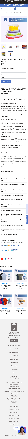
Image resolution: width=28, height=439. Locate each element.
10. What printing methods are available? (11, 210)
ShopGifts (10, 435)
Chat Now (14, 340)
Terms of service (14, 402)
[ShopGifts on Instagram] (8, 398)
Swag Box (14, 366)
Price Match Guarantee (26, 209)
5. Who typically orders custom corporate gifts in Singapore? (13, 185)
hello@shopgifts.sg (14, 378)
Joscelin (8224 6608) (14, 418)
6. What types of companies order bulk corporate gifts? (13, 190)
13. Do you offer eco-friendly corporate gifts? (12, 225)
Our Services (14, 356)
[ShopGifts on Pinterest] (19, 398)
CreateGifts (14, 369)
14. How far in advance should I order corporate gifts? (13, 229)
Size (2, 74)
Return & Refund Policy (14, 401)
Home (2, 12)
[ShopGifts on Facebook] (12, 398)
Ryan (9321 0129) (14, 415)
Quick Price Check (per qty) (7, 68)
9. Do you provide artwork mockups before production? (11, 205)
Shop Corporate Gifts (14, 345)
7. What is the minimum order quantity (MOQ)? (12, 195)
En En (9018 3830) (14, 421)
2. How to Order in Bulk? (7, 171)
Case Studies (14, 359)
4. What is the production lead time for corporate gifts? (13, 179)
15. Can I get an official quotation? (9, 234)
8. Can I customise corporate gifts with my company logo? (11, 200)
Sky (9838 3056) (14, 412)
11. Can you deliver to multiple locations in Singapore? (11, 215)
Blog (14, 373)
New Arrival (14, 349)
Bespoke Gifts (14, 362)
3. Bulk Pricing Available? (7, 175)
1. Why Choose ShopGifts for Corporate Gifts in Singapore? (13, 151)
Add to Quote (6, 81)
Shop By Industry (14, 352)
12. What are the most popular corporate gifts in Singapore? (13, 220)
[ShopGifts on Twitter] (15, 398)
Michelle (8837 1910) (14, 424)
